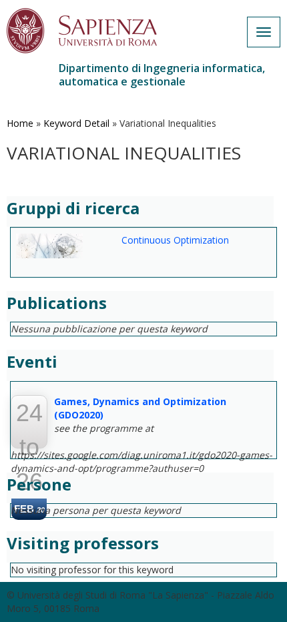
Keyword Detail (76, 123)
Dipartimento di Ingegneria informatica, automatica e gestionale (162, 75)
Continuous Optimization (175, 240)
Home (20, 123)
